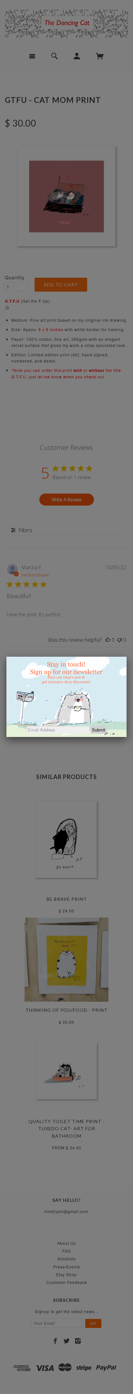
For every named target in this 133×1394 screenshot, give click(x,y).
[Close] (126, 657)
